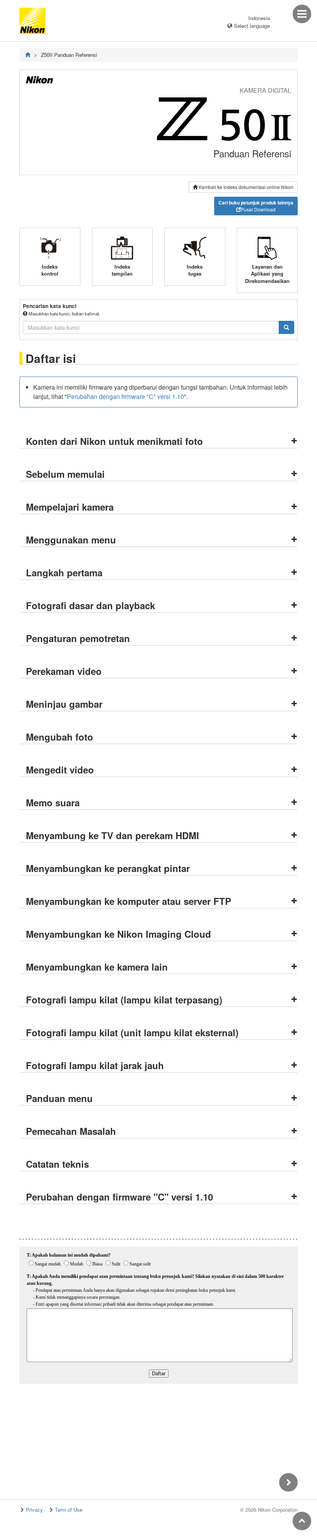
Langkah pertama (64, 572)
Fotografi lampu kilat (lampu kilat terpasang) (124, 999)
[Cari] (286, 327)
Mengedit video (60, 769)
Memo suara (53, 802)
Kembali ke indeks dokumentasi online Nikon (245, 187)
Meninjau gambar (64, 703)
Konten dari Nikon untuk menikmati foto (114, 441)
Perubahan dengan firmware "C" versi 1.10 (125, 396)
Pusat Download (255, 206)
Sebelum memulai (65, 473)
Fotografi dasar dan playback (90, 605)
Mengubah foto (59, 736)
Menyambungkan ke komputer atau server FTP (128, 901)
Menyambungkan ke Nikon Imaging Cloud (118, 933)
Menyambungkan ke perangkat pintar (108, 868)
